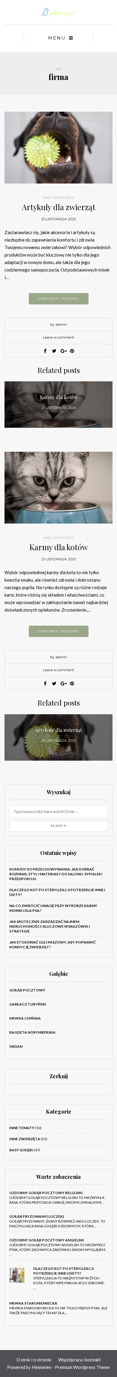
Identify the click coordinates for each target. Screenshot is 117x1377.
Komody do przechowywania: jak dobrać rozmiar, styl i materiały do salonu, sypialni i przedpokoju (56, 874)
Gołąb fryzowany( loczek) (36, 1216)
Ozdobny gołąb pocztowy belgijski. (46, 1193)
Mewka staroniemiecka (33, 1303)
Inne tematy (21, 1128)
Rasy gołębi (21, 1150)
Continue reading (58, 299)
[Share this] (45, 350)
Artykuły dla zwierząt (58, 207)
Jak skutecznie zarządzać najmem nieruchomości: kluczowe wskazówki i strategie (49, 926)
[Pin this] (72, 350)
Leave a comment (58, 337)
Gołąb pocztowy (27, 990)
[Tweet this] (54, 350)
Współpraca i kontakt (79, 1359)
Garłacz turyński (27, 1004)
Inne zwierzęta (58, 198)
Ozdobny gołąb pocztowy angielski (46, 1240)
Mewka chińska (25, 1018)
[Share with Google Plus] (63, 350)
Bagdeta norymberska (32, 1032)
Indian (15, 1046)
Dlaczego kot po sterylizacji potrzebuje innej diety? (63, 1271)
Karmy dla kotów (58, 547)
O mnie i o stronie (33, 1359)
